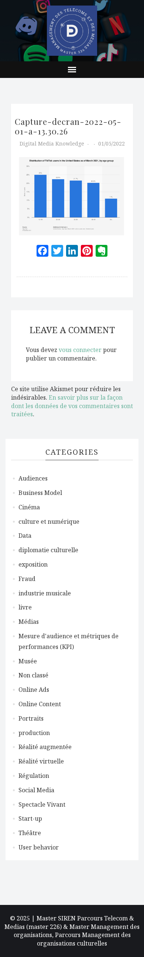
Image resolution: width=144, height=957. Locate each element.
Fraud (26, 579)
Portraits (31, 718)
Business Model (40, 493)
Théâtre (29, 833)
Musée (27, 661)
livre (25, 607)
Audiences (33, 478)
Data (24, 536)
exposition (33, 564)
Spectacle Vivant (41, 804)
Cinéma (29, 507)
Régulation (33, 776)
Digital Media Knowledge (52, 143)
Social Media (36, 790)
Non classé (33, 675)
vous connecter (80, 350)
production (34, 733)
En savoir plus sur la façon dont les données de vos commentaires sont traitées (72, 405)
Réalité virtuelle (41, 761)
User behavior (38, 847)
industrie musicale (44, 593)
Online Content (39, 704)
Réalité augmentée (45, 747)
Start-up (30, 818)
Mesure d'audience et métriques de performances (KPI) (68, 641)
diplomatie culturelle (48, 550)
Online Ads (33, 690)
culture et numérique (48, 521)
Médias (28, 622)
